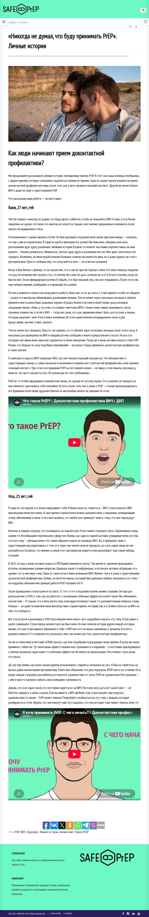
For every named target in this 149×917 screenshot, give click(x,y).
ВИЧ (23, 832)
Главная (12, 22)
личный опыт (66, 832)
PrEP (17, 832)
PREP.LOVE (20, 913)
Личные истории (49, 832)
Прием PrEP (81, 832)
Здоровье (32, 832)
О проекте (68, 913)
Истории (22, 22)
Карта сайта (55, 913)
